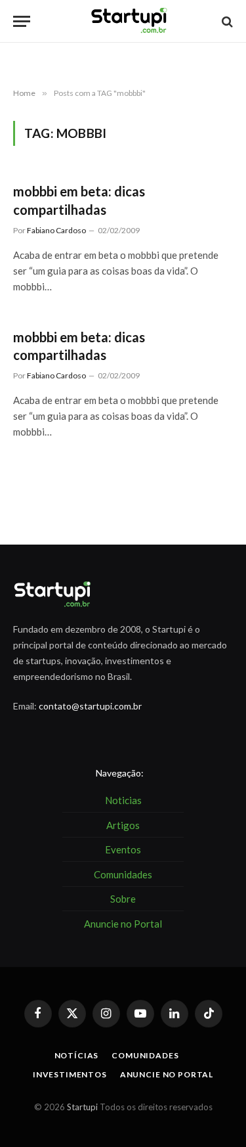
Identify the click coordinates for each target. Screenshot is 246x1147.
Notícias (76, 1055)
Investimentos (70, 1074)
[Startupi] (129, 21)
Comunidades (145, 1055)
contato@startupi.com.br (90, 705)
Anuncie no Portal (166, 1074)
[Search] (226, 21)
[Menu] (21, 21)
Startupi (82, 1107)
